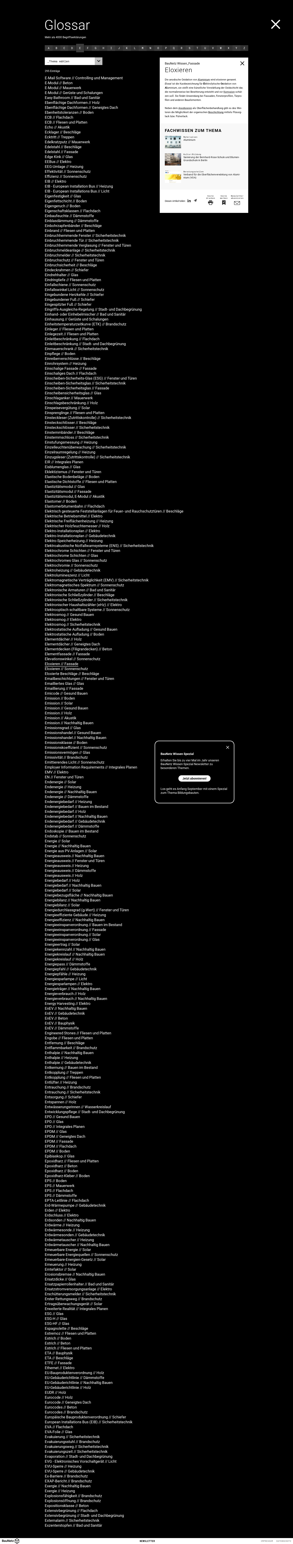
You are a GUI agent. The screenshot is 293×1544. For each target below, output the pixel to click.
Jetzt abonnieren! (194, 778)
